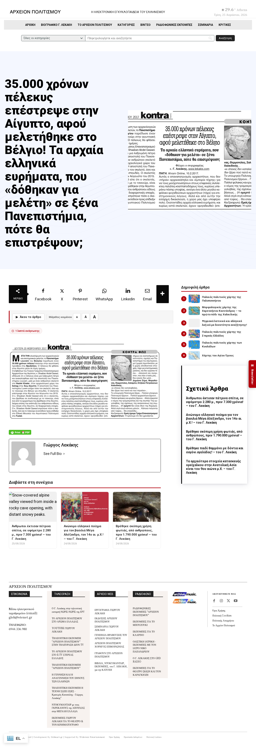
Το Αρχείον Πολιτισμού (223, 625)
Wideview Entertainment (92, 736)
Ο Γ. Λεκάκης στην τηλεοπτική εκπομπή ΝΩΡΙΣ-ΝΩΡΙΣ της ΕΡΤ (68, 609)
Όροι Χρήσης (218, 610)
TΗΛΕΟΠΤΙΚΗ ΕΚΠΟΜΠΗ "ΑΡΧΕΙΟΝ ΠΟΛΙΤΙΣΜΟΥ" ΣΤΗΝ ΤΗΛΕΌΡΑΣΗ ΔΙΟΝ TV (68, 641)
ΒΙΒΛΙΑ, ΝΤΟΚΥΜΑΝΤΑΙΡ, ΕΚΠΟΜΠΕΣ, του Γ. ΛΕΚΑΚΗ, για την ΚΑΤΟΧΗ (111, 666)
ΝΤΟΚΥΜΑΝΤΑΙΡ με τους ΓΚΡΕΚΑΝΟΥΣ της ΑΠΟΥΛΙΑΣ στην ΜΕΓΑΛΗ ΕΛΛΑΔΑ (68, 708)
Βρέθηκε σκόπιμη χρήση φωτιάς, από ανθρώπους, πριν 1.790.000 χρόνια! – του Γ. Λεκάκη (214, 435)
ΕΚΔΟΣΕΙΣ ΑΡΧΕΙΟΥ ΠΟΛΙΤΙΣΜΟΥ (106, 619)
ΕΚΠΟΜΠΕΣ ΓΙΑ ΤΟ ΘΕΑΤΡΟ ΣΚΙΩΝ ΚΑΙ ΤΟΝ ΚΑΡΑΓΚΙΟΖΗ (147, 671)
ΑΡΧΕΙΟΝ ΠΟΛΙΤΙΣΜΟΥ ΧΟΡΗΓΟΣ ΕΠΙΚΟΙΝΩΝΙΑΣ (109, 644)
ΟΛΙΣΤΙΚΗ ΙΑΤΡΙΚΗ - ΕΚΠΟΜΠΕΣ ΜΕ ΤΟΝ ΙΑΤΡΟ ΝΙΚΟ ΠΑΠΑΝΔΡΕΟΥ (144, 646)
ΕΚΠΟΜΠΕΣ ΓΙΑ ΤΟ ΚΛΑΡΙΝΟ (144, 633)
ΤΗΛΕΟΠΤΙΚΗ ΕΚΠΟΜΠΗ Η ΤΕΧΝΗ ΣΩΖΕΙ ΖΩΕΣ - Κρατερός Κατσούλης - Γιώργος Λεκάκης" (67, 692)
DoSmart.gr (57, 736)
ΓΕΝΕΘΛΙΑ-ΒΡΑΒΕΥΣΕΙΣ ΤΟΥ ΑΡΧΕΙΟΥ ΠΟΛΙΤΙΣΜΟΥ (111, 636)
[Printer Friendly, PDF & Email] (20, 434)
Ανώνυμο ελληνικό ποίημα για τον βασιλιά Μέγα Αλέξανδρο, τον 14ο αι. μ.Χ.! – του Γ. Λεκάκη (214, 418)
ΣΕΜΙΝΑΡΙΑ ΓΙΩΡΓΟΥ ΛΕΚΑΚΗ (107, 628)
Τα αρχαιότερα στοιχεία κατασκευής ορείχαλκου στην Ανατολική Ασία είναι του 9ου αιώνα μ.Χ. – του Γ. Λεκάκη (213, 467)
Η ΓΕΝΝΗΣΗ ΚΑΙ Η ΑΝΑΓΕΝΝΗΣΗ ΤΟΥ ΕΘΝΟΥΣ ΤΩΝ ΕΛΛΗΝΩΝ (68, 678)
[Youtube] (235, 601)
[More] (162, 294)
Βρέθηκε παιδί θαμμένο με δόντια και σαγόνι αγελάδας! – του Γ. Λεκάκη (214, 450)
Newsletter (252, 374)
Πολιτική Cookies (221, 615)
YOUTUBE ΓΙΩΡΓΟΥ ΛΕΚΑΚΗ (63, 629)
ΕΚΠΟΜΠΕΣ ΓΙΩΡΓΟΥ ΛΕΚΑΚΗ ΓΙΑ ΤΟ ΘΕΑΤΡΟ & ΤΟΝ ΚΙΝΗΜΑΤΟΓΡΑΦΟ (67, 721)
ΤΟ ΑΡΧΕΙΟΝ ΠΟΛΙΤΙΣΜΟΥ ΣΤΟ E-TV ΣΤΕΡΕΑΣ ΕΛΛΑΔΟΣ (67, 654)
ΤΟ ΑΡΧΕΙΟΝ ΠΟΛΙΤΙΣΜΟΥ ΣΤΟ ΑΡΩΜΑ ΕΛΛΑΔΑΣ (67, 619)
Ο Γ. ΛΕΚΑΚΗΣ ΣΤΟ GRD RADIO (147, 659)
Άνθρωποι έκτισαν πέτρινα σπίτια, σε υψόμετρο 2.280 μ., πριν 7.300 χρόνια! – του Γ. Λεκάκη (215, 402)
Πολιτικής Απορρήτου (223, 620)
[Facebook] (214, 601)
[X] (228, 601)
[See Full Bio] (64, 454)
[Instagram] (221, 601)
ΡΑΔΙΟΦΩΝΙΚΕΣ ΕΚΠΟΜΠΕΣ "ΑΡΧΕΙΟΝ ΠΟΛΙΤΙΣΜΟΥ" (146, 611)
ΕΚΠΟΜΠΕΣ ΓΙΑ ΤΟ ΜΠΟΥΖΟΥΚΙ (144, 623)
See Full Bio (52, 453)
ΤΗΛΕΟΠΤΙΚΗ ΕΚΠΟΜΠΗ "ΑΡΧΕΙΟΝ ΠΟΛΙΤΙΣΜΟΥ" (66, 666)
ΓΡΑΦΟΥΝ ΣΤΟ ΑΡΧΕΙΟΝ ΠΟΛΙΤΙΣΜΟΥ (109, 654)
